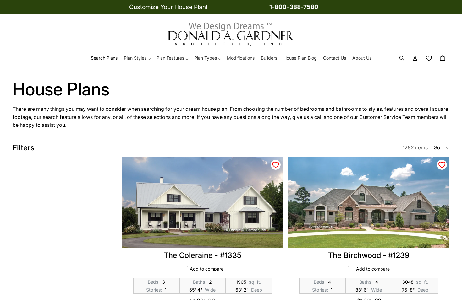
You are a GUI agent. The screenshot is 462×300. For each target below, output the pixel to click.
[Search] (402, 58)
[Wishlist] (429, 58)
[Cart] (442, 58)
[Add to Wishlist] (275, 164)
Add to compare (206, 268)
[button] (441, 148)
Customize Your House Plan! (168, 7)
